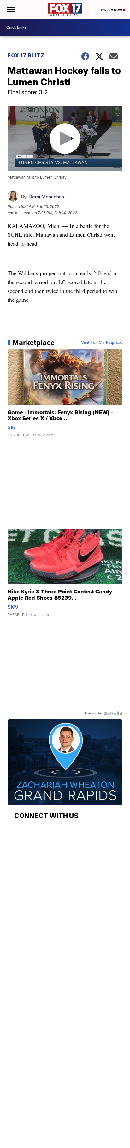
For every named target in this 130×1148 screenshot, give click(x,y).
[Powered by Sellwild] (113, 713)
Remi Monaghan (46, 197)
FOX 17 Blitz (26, 55)
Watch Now (112, 10)
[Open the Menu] (10, 9)
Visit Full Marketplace (101, 342)
